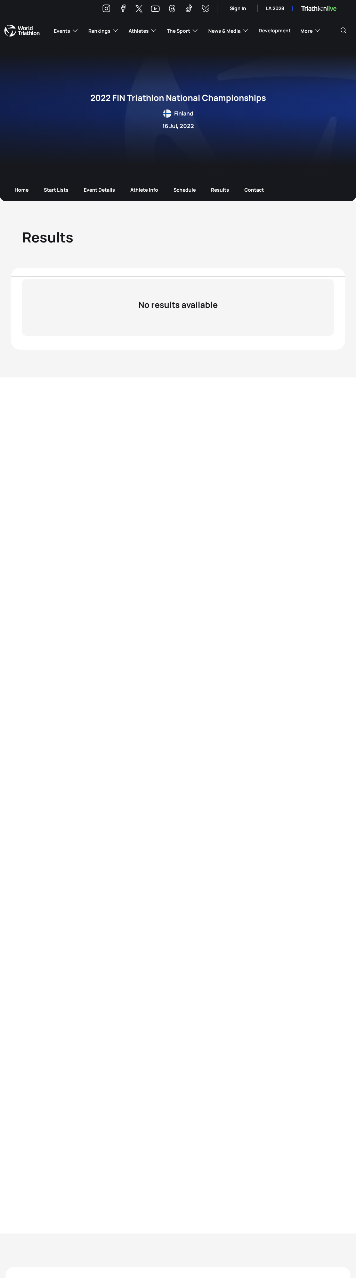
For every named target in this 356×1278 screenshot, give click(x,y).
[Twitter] (139, 9)
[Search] (343, 30)
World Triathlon (22, 31)
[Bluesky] (205, 9)
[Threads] (172, 9)
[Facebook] (123, 9)
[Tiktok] (189, 9)
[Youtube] (155, 9)
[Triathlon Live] (319, 8)
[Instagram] (106, 9)
